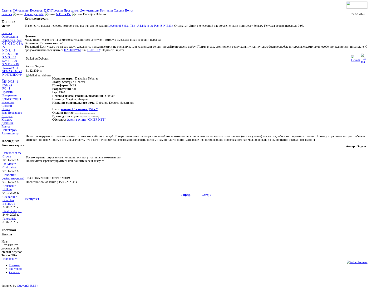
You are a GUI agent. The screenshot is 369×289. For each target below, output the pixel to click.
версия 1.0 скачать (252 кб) (79, 109)
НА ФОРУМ (72, 50)
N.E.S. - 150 (63, 14)
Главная (7, 10)
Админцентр (10, 133)
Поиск (129, 10)
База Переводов (12, 112)
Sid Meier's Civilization (9, 165)
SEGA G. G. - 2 (12, 71)
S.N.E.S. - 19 (10, 64)
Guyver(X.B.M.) (27, 285)
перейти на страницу (85, 113)
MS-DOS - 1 (10, 81)
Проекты (57, 10)
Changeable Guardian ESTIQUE (9, 200)
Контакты (106, 10)
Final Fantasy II (12, 211)
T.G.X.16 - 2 (10, 67)
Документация (89, 10)
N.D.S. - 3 (8, 50)
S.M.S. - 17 (9, 57)
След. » (207, 194)
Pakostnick (9, 218)
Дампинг (7, 123)
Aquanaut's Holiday (9, 187)
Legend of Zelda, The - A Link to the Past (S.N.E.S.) (140, 25)
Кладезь (7, 119)
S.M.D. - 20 (9, 60)
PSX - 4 (7, 85)
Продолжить (10, 258)
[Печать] (355, 57)
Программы (71, 10)
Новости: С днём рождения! (13, 176)
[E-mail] (363, 57)
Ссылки (119, 10)
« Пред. (185, 194)
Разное (6, 126)
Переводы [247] (40, 10)
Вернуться (32, 198)
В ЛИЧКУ (93, 50)
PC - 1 (6, 88)
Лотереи (7, 116)
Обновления (21, 10)
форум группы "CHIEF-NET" (86, 119)
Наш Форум (9, 130)
